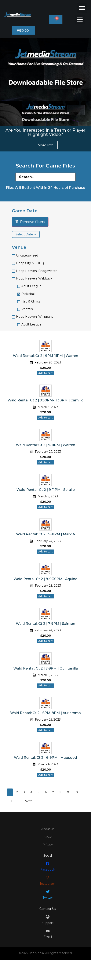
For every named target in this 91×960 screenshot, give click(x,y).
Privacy (48, 844)
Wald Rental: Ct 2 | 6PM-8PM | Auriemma (45, 713)
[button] (82, 8)
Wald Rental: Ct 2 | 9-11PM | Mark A (45, 534)
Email (48, 937)
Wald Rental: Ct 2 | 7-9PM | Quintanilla (45, 668)
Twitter (48, 897)
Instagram (47, 884)
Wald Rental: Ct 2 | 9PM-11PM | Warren (45, 356)
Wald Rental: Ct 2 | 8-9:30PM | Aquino (45, 579)
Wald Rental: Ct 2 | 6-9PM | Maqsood (45, 758)
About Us (47, 829)
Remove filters (31, 222)
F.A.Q (48, 836)
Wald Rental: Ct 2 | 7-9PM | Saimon (45, 624)
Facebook (47, 869)
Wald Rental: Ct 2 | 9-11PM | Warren (45, 445)
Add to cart (45, 373)
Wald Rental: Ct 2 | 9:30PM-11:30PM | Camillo (46, 400)
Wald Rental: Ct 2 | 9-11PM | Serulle (46, 490)
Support (48, 923)
